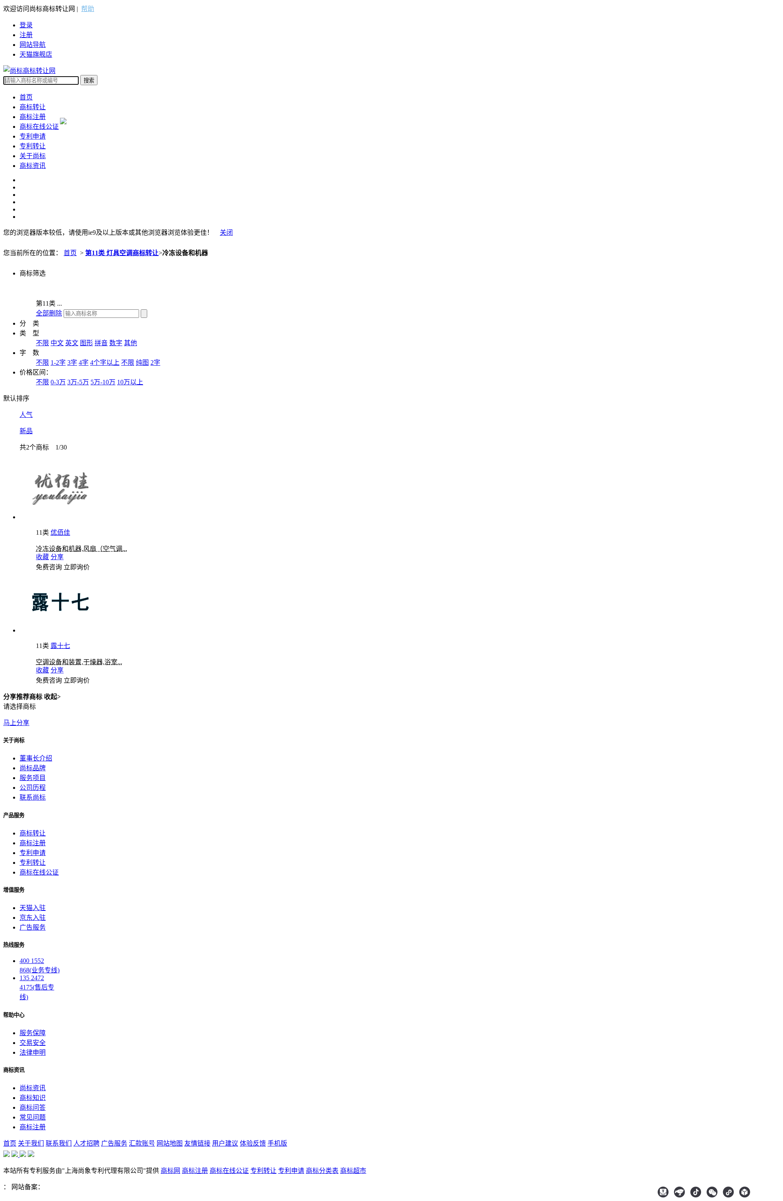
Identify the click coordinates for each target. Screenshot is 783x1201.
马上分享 (16, 722)
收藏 (42, 556)
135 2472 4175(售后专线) (37, 987)
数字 (115, 342)
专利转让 (33, 146)
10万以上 (130, 382)
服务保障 (33, 1032)
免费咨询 (49, 567)
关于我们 (31, 1143)
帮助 (87, 8)
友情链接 (197, 1143)
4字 (83, 362)
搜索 (89, 80)
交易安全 (33, 1042)
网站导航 (33, 44)
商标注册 (33, 116)
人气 (26, 414)
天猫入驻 (33, 907)
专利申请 (33, 136)
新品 (26, 431)
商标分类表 (322, 1170)
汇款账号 (142, 1143)
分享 (57, 556)
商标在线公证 (39, 126)
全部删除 (49, 313)
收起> (52, 696)
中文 (57, 342)
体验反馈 (253, 1143)
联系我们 (59, 1143)
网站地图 (170, 1143)
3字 (72, 362)
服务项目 (33, 777)
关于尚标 (33, 155)
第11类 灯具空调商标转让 (122, 252)
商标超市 (353, 1170)
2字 (155, 362)
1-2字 (58, 362)
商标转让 (33, 107)
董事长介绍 (36, 758)
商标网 (170, 1170)
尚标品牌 (33, 768)
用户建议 (225, 1143)
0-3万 (58, 382)
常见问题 (33, 1117)
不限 (42, 342)
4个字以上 (104, 362)
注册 (26, 34)
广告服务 (33, 927)
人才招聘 (86, 1143)
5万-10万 (103, 382)
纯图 (142, 362)
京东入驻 (33, 917)
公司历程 (33, 787)
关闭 (226, 232)
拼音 (101, 342)
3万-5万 (78, 382)
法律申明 (33, 1052)
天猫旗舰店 (36, 54)
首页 (26, 97)
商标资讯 (33, 165)
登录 (26, 25)
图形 (86, 342)
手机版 (277, 1143)
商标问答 (33, 1107)
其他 (130, 342)
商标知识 (33, 1097)
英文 (71, 342)
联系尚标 (33, 797)
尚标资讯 (33, 1087)
